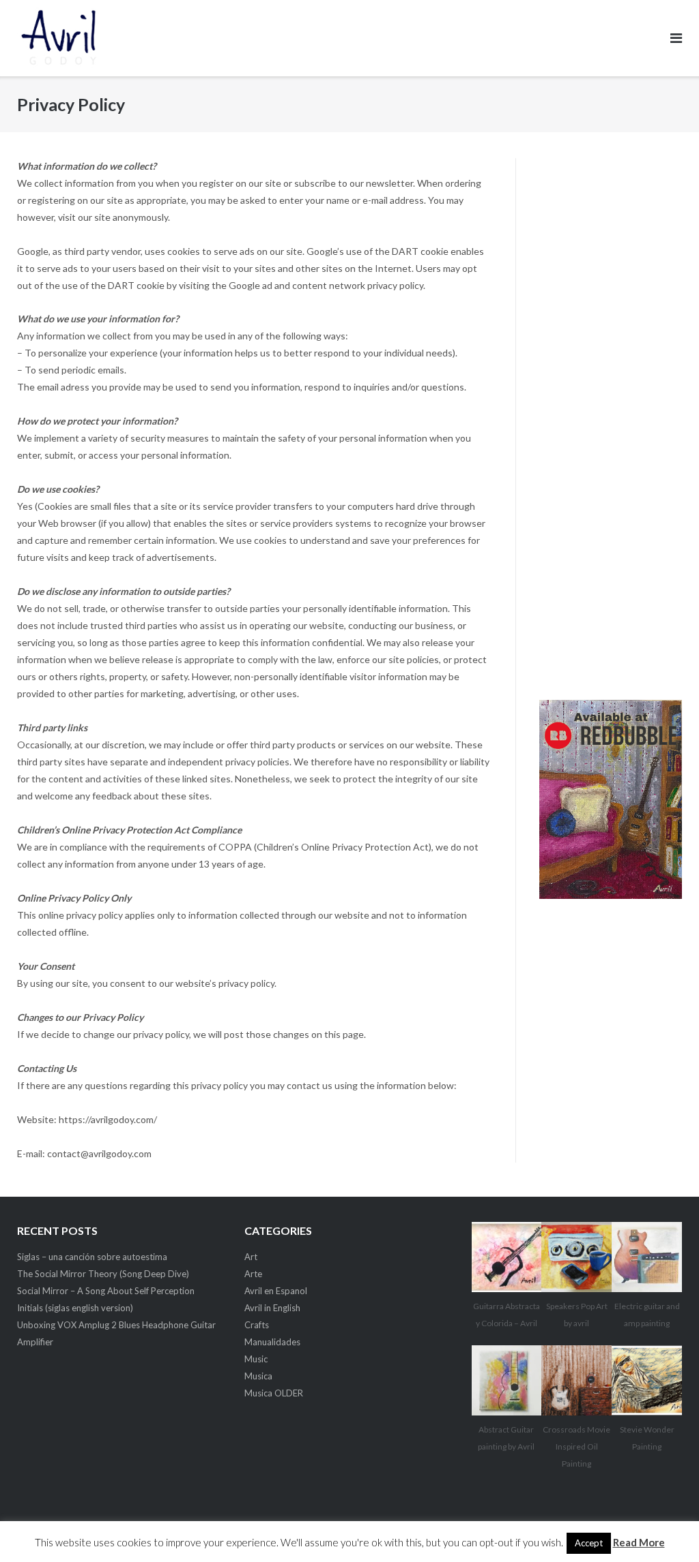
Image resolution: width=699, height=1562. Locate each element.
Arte (253, 1273)
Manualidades (272, 1341)
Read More (639, 1542)
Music (256, 1358)
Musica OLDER (273, 1393)
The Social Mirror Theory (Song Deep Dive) (103, 1273)
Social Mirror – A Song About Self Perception (106, 1290)
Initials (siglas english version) (75, 1307)
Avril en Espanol (275, 1290)
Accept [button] (589, 1542)
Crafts (256, 1324)
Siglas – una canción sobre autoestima (92, 1256)
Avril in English (272, 1307)
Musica (258, 1375)
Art (250, 1256)
